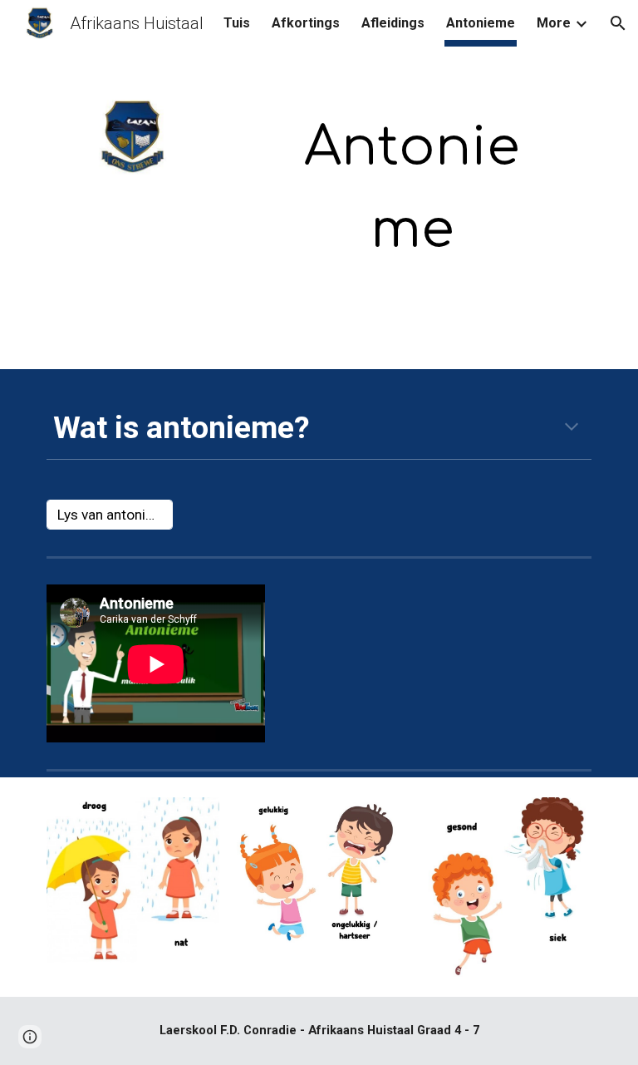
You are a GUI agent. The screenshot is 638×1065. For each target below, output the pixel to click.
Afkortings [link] (306, 23)
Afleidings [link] (393, 23)
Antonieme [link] (480, 23)
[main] (411, 189)
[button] (618, 23)
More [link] (554, 23)
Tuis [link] (236, 23)
